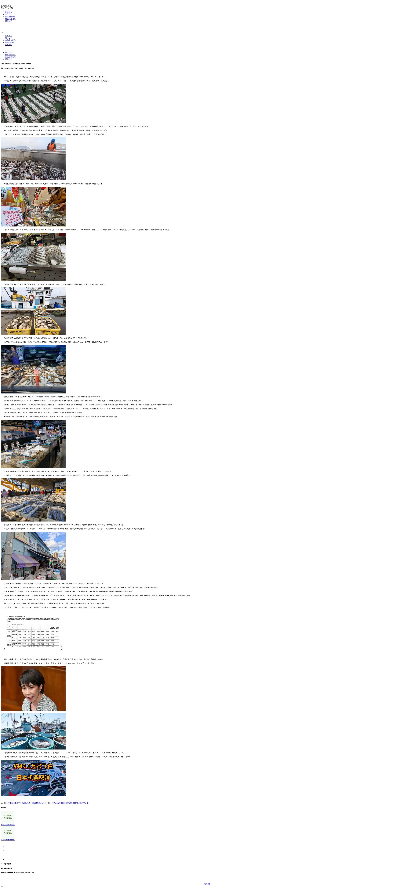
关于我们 (8, 14)
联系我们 (8, 21)
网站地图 (207, 884)
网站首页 (8, 12)
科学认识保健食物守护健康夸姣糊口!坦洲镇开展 (70, 803)
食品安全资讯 (10, 16)
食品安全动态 (10, 19)
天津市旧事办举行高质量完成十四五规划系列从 (26, 803)
